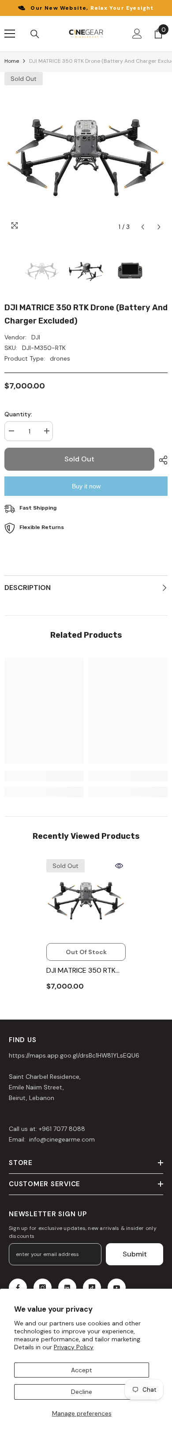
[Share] (161, 460)
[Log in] (137, 33)
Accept (81, 1370)
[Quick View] (119, 865)
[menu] (9, 33)
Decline (81, 1392)
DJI (35, 337)
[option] (86, 154)
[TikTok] (92, 1288)
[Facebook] (18, 1288)
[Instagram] (43, 1288)
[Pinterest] (67, 1288)
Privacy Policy (73, 1347)
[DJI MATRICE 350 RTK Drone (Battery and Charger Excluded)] (86, 899)
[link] (44, 776)
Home (11, 61)
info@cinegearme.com (61, 1139)
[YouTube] (117, 1288)
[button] (142, 227)
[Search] (35, 34)
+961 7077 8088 (62, 1129)
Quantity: (18, 414)
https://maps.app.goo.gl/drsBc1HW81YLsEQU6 (74, 1055)
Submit (135, 1254)
